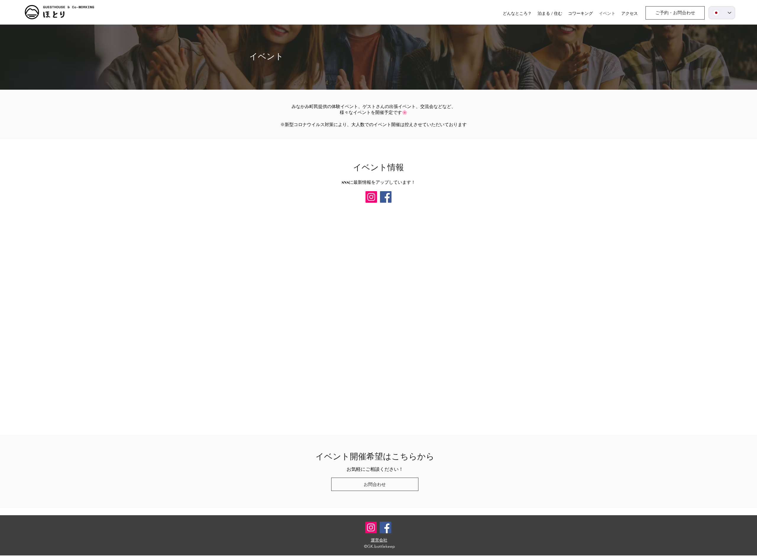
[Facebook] (386, 197)
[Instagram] (371, 197)
